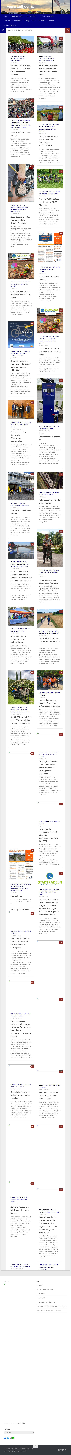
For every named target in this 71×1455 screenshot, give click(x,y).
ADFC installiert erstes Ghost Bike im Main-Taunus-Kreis (48, 1095)
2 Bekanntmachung (45, 56)
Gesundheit (15, 425)
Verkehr (24, 127)
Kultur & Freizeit (17, 16)
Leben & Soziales (31, 16)
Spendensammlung (23, 505)
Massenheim (43, 339)
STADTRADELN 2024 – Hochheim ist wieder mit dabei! (21, 294)
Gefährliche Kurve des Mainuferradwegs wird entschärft (20, 1095)
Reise (40, 575)
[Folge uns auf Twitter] (62, 1450)
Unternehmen (15, 212)
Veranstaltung (15, 60)
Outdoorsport (25, 564)
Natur (26, 1264)
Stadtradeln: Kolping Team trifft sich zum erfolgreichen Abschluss (49, 703)
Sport (41, 60)
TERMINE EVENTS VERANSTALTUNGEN (49, 1310)
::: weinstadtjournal (19, 6)
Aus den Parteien (44, 1210)
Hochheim (14, 56)
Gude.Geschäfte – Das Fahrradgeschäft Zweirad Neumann (20, 220)
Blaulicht (41, 21)
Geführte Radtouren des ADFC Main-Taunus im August (21, 1210)
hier (24, 1423)
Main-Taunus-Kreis (45, 633)
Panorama (51, 21)
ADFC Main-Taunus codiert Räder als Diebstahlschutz (19, 639)
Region (6, 16)
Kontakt (40, 1285)
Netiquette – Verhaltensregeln (47, 1302)
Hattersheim (43, 58)
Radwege (51, 269)
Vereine (42, 695)
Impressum (41, 1293)
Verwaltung (43, 1269)
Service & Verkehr (9, 25)
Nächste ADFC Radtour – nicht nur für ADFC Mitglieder (49, 202)
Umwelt (21, 58)
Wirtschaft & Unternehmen (12, 21)
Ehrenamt (27, 121)
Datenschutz (41, 1298)
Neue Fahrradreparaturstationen (49, 437)
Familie (13, 562)
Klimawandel (15, 284)
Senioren (50, 495)
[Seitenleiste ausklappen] (3, 30)
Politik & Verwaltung (46, 16)
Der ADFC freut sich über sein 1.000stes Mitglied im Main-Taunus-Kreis (21, 720)
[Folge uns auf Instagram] (66, 1450)
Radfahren (21, 56)
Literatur (19, 562)
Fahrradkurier (16, 896)
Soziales (13, 505)
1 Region (41, 631)
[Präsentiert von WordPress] (10, 1451)
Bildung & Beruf (29, 21)
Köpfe (47, 572)
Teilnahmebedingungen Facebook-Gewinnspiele (52, 1306)
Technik (26, 566)
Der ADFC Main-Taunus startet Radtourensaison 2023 (49, 641)
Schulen (14, 933)
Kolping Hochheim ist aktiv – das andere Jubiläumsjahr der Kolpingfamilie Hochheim (48, 767)
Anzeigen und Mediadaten (45, 1289)
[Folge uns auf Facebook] (59, 1450)
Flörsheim (56, 426)
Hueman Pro (23, 1451)
